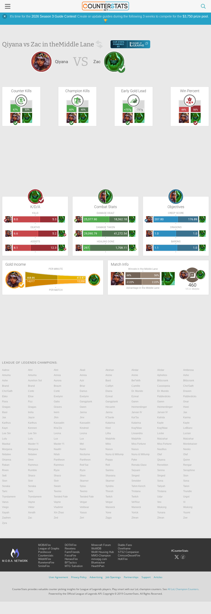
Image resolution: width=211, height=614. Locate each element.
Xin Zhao (59, 512)
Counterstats (45, 555)
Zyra (4, 523)
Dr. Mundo (137, 391)
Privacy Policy (79, 577)
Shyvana (110, 475)
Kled (108, 428)
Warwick (110, 507)
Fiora (5, 401)
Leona (57, 433)
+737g (127, 109)
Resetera (70, 548)
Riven (5, 470)
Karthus (6, 422)
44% (183, 109)
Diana (109, 391)
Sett (4, 475)
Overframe (124, 548)
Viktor (31, 507)
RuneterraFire (46, 562)
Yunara (161, 512)
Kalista (161, 417)
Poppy (109, 459)
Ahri (30, 370)
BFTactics (71, 562)
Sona (160, 480)
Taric (4, 491)
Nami (83, 449)
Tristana (136, 491)
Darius (83, 391)
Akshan (110, 370)
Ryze (57, 470)
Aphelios (162, 375)
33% (27, 109)
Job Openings (113, 577)
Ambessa (188, 370)
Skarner (84, 480)
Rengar (187, 464)
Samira (110, 470)
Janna (83, 412)
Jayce (31, 417)
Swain (57, 486)
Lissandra (137, 433)
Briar (82, 385)
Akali (82, 370)
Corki (31, 391)
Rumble (32, 470)
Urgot (186, 496)
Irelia (31, 412)
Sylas (83, 486)
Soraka (6, 486)
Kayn (5, 428)
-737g (139, 109)
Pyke (134, 459)
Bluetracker (98, 562)
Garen (134, 401)
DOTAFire (70, 545)
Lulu (4, 438)
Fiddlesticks (163, 396)
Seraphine (189, 470)
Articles (158, 577)
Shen (83, 475)
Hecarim (110, 406)
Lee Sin (6, 433)
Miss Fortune (138, 443)
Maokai (6, 443)
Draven (187, 391)
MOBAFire (44, 545)
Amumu (6, 375)
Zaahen (6, 517)
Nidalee (6, 454)
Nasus (109, 449)
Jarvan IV (136, 412)
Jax (185, 412)
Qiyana (161, 459)
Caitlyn (109, 385)
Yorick (134, 512)
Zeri (82, 517)
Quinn (186, 459)
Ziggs (109, 517)
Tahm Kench (138, 486)
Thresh (109, 491)
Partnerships (131, 577)
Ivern (56, 412)
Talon (186, 486)
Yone (108, 512)
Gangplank (86, 401)
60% (71, 109)
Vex (159, 502)
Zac (30, 517)
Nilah (57, 454)
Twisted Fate (61, 496)
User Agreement (58, 577)
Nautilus (161, 449)
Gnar (186, 401)
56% (195, 109)
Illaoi (4, 412)
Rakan (5, 464)
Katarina (110, 422)
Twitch (109, 496)
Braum (57, 385)
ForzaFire (70, 555)
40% (83, 109)
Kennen (32, 428)
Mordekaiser (190, 443)
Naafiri (57, 449)
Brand (5, 385)
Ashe (186, 375)
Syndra (110, 486)
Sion (185, 475)
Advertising (96, 577)
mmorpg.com (99, 559)
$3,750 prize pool (195, 16)
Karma (187, 417)
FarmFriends (72, 552)
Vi (184, 502)
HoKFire (123, 559)
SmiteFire (44, 566)
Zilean (134, 517)
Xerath (31, 512)
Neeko (187, 449)
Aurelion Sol (35, 380)
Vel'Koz (135, 502)
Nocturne (85, 454)
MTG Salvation (74, 566)
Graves (58, 406)
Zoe (185, 517)
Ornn (31, 459)
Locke (160, 433)
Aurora (57, 380)
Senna (161, 470)
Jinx (82, 417)
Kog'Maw (136, 428)
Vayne (31, 502)
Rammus (33, 464)
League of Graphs (48, 548)
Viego (5, 507)
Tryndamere (9, 496)
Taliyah (161, 486)
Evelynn (58, 396)
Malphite (110, 438)
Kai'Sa (135, 417)
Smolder (136, 480)
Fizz (30, 401)
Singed (135, 475)
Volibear (84, 507)
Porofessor (44, 552)
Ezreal (109, 396)
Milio (108, 443)
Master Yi (33, 443)
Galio (57, 401)
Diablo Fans (125, 545)
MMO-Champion (101, 555)
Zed (56, 517)
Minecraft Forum (101, 545)
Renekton (162, 464)
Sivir (30, 480)
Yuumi (186, 512)
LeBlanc (187, 428)
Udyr (160, 496)
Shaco (31, 475)
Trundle (187, 491)
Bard (108, 380)
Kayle (160, 422)
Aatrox (5, 370)
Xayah (5, 512)
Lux (56, 438)
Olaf (159, 454)
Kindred (84, 428)
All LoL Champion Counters (183, 589)
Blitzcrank (162, 380)
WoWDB (96, 548)
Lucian (187, 433)
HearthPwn (97, 566)
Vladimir (58, 507)
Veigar (83, 502)
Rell (108, 464)
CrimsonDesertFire (129, 555)
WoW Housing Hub (102, 552)
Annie (109, 375)
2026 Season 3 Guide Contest (54, 16)
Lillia (108, 433)
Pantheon (59, 459)
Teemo (57, 491)
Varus (5, 502)
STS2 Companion (128, 552)
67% (15, 109)
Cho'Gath (188, 385)
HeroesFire (71, 559)
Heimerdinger (139, 406)
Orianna (6, 459)
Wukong (161, 507)
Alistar (134, 370)
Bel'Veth (136, 380)
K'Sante (110, 417)
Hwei (186, 406)
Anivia (57, 375)
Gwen (83, 406)
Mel (82, 443)
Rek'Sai (84, 464)
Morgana (7, 449)
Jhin (56, 417)
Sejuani (135, 470)
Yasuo (83, 512)
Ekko (5, 396)
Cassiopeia (163, 385)
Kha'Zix (58, 428)
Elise (31, 396)
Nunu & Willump (115, 454)
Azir (82, 380)
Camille (135, 385)
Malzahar (162, 438)
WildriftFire (44, 559)
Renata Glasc (139, 464)
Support (146, 577)
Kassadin (59, 422)
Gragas (6, 406)
